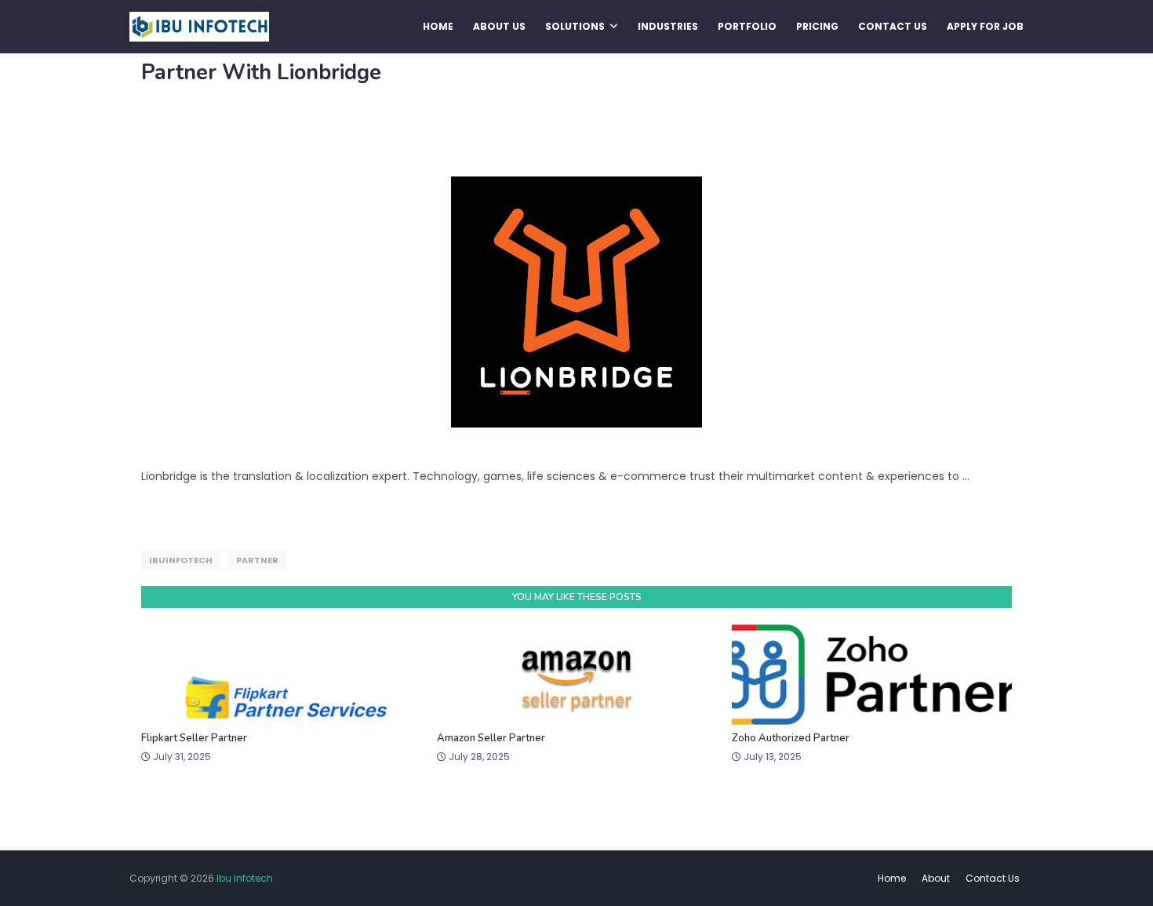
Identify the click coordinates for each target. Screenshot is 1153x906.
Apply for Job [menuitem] (985, 26)
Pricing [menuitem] (817, 26)
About (936, 878)
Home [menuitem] (438, 26)
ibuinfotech (181, 560)
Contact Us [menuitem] (892, 26)
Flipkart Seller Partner (194, 738)
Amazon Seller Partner (491, 738)
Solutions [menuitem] (575, 26)
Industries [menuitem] (668, 26)
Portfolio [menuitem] (747, 26)
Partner (257, 560)
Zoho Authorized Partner (790, 738)
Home (892, 878)
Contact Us (993, 878)
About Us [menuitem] (499, 26)
